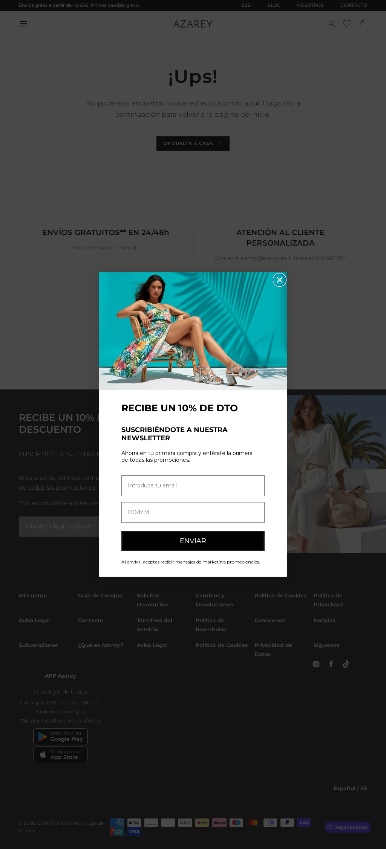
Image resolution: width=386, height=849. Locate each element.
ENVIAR (193, 541)
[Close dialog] (280, 280)
